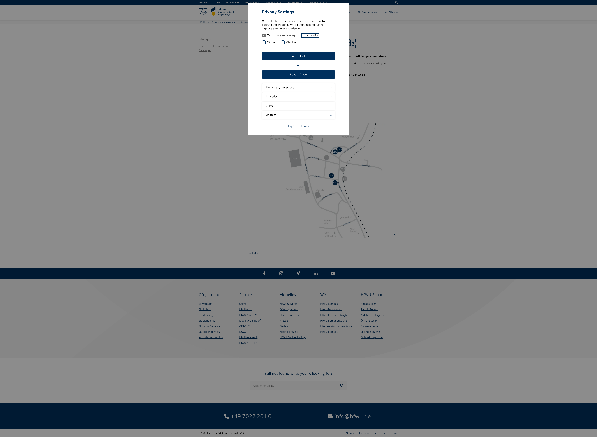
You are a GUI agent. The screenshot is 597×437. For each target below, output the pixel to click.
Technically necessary (281, 35)
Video (271, 42)
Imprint (292, 126)
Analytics (313, 35)
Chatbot (291, 42)
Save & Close (298, 74)
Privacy (304, 126)
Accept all (298, 56)
